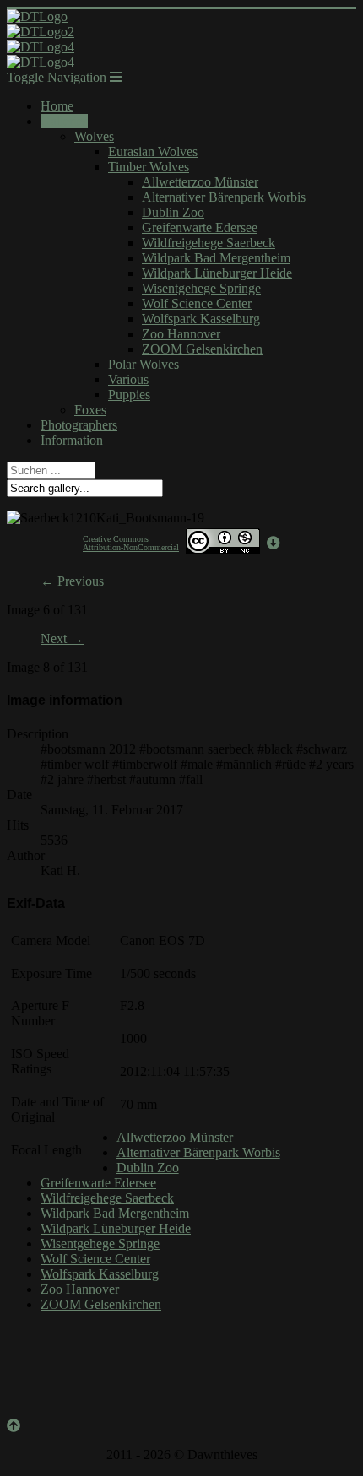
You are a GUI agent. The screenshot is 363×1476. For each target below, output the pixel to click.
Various (128, 379)
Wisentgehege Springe (201, 288)
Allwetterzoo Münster (200, 182)
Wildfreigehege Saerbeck (208, 242)
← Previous (72, 581)
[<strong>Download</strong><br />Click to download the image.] (273, 543)
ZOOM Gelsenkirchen (202, 349)
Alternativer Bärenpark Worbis (224, 197)
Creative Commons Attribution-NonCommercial (131, 543)
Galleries (64, 121)
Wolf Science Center (197, 303)
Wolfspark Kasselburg (201, 318)
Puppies (129, 394)
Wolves (94, 136)
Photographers (79, 425)
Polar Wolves (143, 364)
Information (72, 440)
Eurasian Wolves (153, 151)
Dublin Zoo (173, 212)
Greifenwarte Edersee (199, 227)
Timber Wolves (148, 166)
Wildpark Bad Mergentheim (216, 258)
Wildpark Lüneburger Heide (217, 273)
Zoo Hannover (181, 334)
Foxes (90, 410)
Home (57, 106)
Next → (62, 638)
